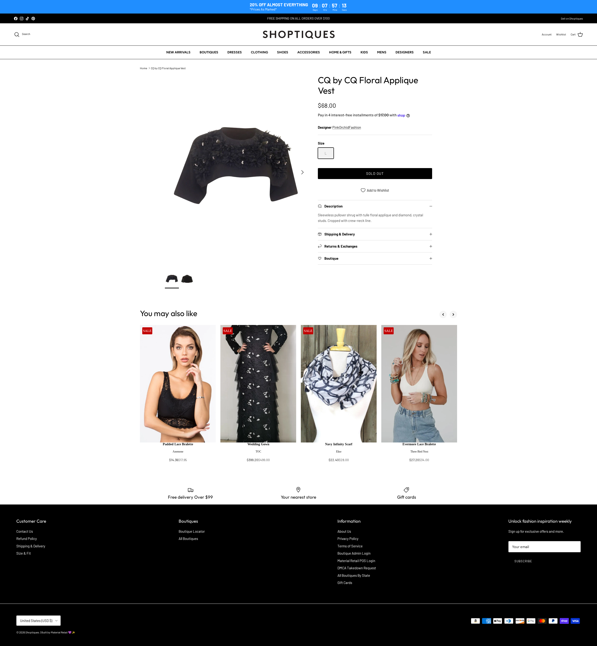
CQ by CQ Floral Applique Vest (168, 68)
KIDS (364, 52)
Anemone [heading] (178, 451)
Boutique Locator (192, 531)
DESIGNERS (405, 52)
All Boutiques (188, 538)
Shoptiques (32, 632)
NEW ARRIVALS (178, 52)
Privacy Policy (347, 538)
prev (443, 314)
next (453, 314)
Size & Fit (23, 553)
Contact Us (24, 531)
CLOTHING (259, 52)
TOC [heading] (258, 451)
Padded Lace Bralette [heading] (178, 444)
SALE (427, 52)
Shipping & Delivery (30, 546)
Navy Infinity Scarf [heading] (338, 444)
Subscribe (523, 561)
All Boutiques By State (353, 575)
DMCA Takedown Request (356, 568)
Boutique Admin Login (354, 553)
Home (143, 68)
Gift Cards (344, 582)
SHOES (282, 52)
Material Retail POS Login (356, 561)
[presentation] (178, 454)
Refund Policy (26, 538)
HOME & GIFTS (340, 52)
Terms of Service (350, 546)
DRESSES (234, 52)
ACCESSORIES (308, 52)
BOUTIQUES (209, 52)
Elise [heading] (338, 451)
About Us (344, 531)
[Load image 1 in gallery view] (236, 170)
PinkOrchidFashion (346, 127)
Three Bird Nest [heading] (419, 451)
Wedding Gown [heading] (258, 444)
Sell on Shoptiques (572, 18)
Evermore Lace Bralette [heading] (419, 444)
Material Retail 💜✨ (63, 632)
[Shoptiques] (298, 34)
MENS (381, 52)
